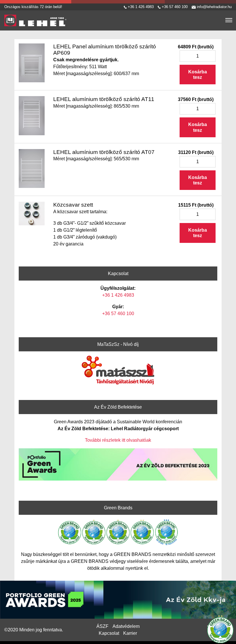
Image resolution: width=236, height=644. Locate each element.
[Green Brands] (220, 628)
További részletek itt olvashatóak (118, 440)
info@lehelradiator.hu (214, 7)
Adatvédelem (126, 626)
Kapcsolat (109, 633)
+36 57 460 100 (174, 7)
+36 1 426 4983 (140, 7)
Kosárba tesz (197, 74)
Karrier (130, 633)
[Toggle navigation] (229, 20)
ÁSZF (102, 626)
